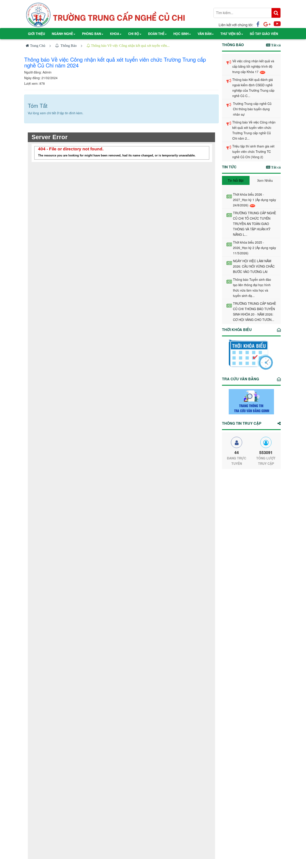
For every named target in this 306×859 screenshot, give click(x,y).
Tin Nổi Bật (236, 180)
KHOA (114, 33)
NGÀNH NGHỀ (62, 33)
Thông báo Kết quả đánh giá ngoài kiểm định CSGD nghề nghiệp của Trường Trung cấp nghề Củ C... (253, 87)
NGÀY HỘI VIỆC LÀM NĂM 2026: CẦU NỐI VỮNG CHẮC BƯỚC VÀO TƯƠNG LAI (254, 266)
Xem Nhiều (265, 180)
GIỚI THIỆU (36, 33)
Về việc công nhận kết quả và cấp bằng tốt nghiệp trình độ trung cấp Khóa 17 (253, 66)
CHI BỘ (133, 33)
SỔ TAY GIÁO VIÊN (264, 33)
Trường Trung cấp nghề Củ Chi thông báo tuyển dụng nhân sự (252, 109)
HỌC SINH (181, 33)
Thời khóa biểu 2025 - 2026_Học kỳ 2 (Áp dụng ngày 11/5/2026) (254, 247)
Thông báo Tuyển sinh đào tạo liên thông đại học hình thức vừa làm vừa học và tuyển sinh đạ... (252, 287)
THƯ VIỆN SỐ (230, 33)
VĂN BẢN (204, 33)
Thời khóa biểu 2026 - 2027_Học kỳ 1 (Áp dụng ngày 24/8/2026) (254, 199)
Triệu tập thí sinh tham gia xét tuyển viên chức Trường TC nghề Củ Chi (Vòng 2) (253, 151)
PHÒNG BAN (91, 33)
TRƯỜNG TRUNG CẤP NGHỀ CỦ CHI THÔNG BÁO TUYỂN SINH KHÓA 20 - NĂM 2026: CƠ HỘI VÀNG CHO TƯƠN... (254, 311)
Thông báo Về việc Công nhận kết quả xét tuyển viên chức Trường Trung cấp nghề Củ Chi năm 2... (254, 130)
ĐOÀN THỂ (156, 33)
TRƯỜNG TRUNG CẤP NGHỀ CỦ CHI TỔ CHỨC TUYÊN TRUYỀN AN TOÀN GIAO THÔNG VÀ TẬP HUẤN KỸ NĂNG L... (254, 224)
